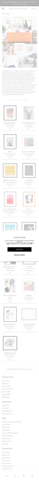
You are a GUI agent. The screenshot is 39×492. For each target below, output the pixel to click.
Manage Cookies (19, 255)
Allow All (19, 249)
